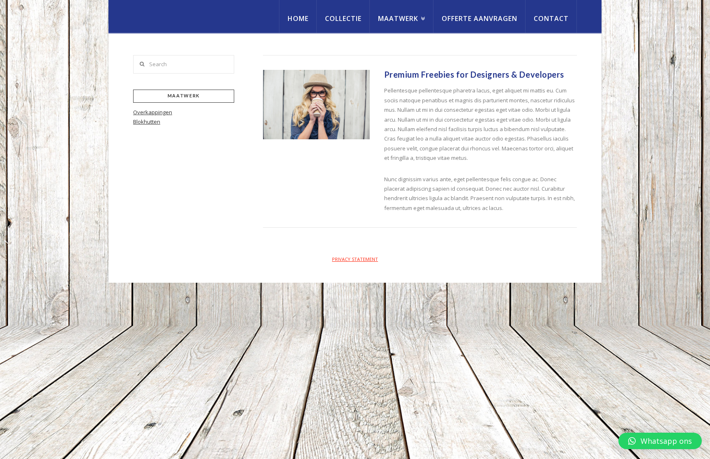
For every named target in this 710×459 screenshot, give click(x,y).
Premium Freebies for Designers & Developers (474, 74)
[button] (660, 441)
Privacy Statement (355, 259)
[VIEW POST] (316, 104)
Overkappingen (152, 112)
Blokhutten (146, 121)
